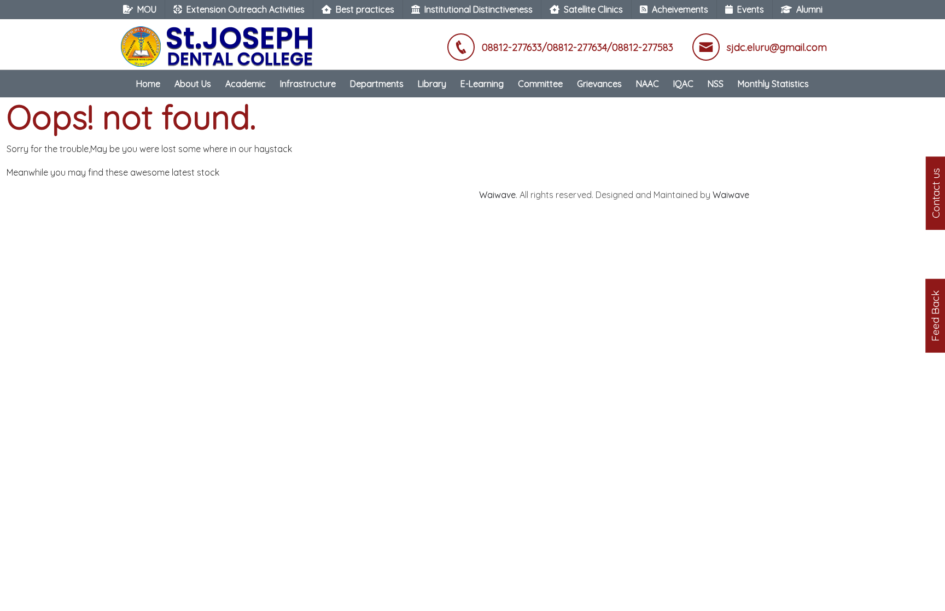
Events (750, 9)
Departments (377, 83)
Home (148, 83)
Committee (540, 83)
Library (432, 83)
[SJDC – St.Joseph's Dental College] (219, 41)
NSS (716, 83)
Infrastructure (308, 83)
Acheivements (680, 9)
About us (192, 83)
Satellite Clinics (593, 9)
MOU (146, 9)
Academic (245, 83)
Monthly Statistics (773, 83)
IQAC (683, 83)
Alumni (809, 9)
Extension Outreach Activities (245, 9)
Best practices (365, 9)
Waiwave (497, 194)
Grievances (599, 83)
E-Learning (482, 83)
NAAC (647, 83)
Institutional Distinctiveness (478, 9)
